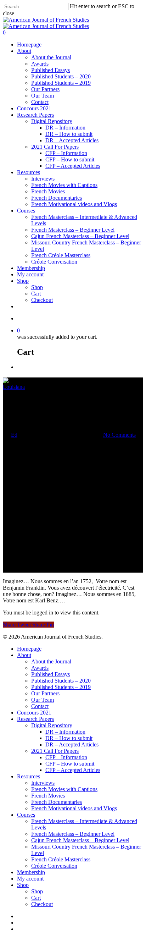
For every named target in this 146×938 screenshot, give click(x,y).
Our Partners (45, 89)
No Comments (119, 435)
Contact (40, 102)
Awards (40, 64)
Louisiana (14, 387)
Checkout (42, 300)
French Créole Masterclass (60, 255)
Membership (31, 268)
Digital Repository (51, 121)
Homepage (29, 45)
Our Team (42, 96)
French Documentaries (56, 198)
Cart (36, 294)
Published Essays (50, 70)
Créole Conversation (54, 262)
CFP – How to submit (69, 159)
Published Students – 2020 (61, 76)
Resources (28, 172)
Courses (26, 211)
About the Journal (51, 57)
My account (30, 274)
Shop (23, 281)
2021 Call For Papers (55, 147)
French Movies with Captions (64, 185)
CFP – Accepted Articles (72, 166)
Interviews (43, 179)
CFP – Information (66, 153)
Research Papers (35, 115)
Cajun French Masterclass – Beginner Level (80, 236)
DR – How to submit (68, 134)
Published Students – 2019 (61, 83)
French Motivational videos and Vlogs (74, 204)
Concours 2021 (34, 108)
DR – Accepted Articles (72, 140)
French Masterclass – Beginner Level (72, 230)
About (24, 51)
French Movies (48, 191)
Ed (14, 435)
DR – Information (65, 128)
